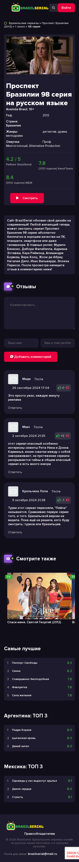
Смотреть (30, 198)
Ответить (15, 408)
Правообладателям (39, 834)
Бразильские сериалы (24, 23)
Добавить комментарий (32, 357)
